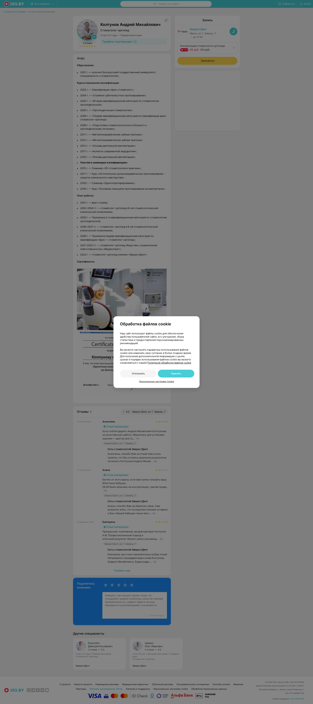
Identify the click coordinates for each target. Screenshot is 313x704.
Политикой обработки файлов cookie (169, 362)
